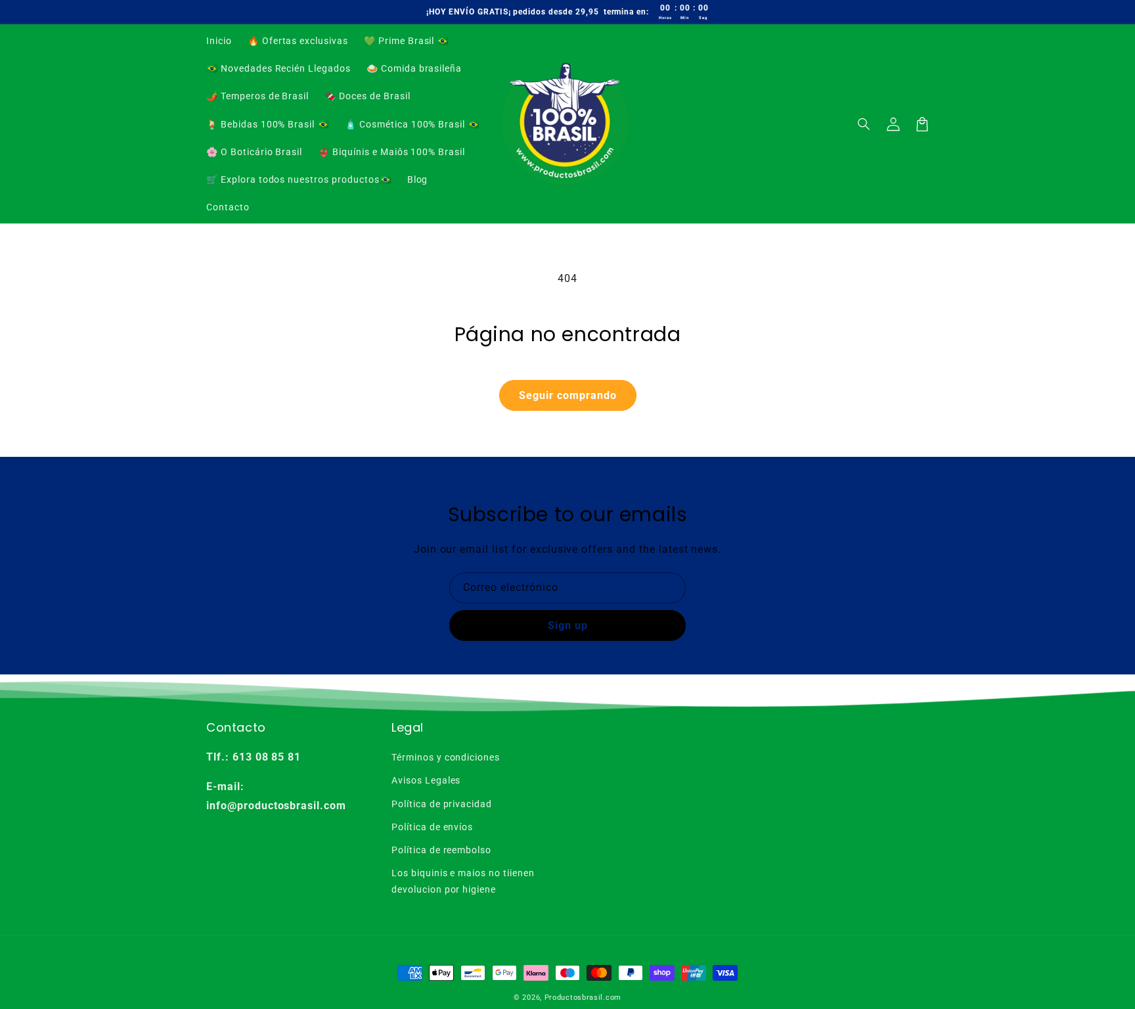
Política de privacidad (441, 804)
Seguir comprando (568, 395)
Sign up (568, 625)
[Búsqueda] (864, 124)
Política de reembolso (441, 850)
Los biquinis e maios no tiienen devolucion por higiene (463, 881)
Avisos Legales (425, 780)
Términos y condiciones (445, 757)
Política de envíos (432, 827)
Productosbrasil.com (583, 997)
